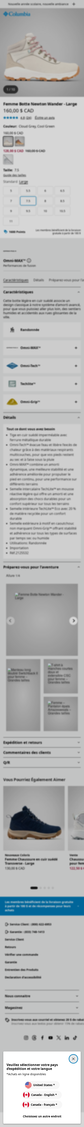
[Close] (73, 1059)
